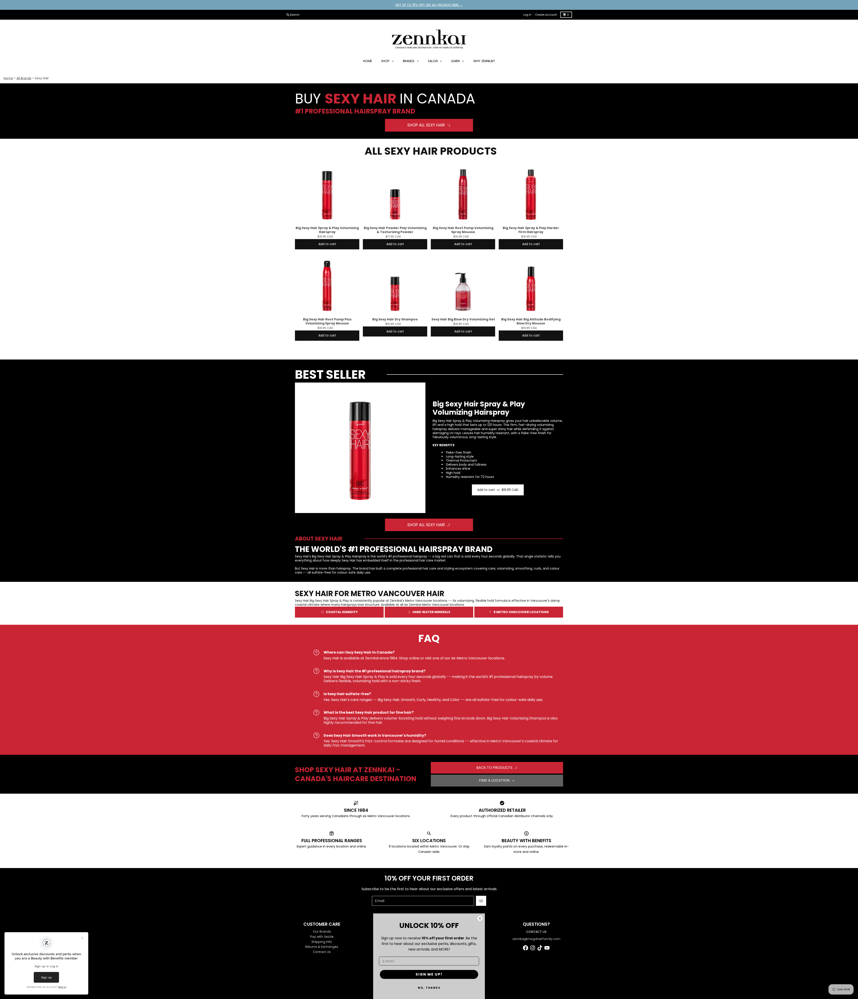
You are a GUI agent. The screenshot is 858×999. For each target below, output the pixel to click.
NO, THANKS (429, 988)
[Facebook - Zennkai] (525, 948)
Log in (527, 15)
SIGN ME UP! (429, 974)
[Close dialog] (480, 918)
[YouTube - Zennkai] (547, 948)
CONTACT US (536, 932)
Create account (546, 15)
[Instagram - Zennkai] (532, 948)
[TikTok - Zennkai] (540, 948)
